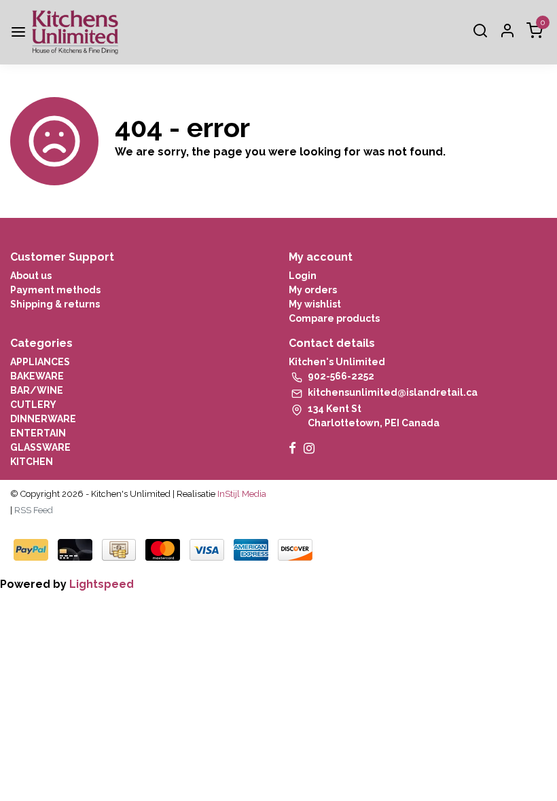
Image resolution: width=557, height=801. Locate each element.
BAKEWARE (37, 376)
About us (31, 275)
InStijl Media (240, 494)
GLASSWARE (40, 447)
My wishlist (315, 304)
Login (303, 275)
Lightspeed (101, 584)
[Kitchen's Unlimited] (75, 32)
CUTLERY (33, 404)
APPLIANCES (40, 361)
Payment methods (55, 289)
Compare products (334, 318)
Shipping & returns (55, 304)
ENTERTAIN (38, 433)
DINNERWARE (43, 418)
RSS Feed (33, 510)
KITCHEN (31, 461)
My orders (313, 289)
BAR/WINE (36, 390)
